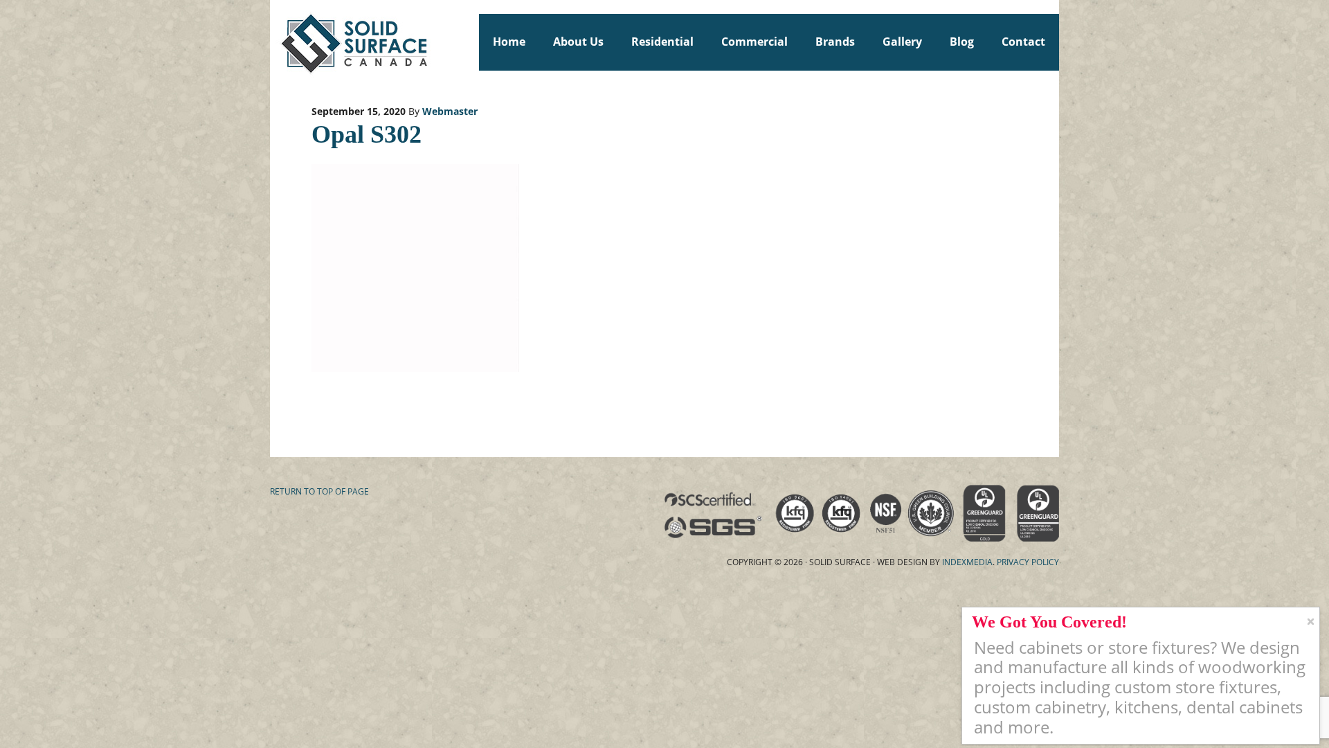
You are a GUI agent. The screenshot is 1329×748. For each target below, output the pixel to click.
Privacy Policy (1028, 562)
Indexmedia (967, 562)
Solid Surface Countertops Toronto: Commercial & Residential (276, 41)
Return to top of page (319, 491)
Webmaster (450, 111)
